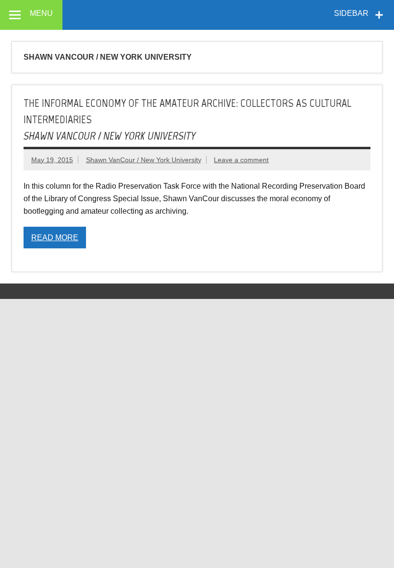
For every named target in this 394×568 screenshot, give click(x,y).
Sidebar (351, 13)
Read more (54, 237)
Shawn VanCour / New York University (143, 160)
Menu (41, 13)
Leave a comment (241, 160)
